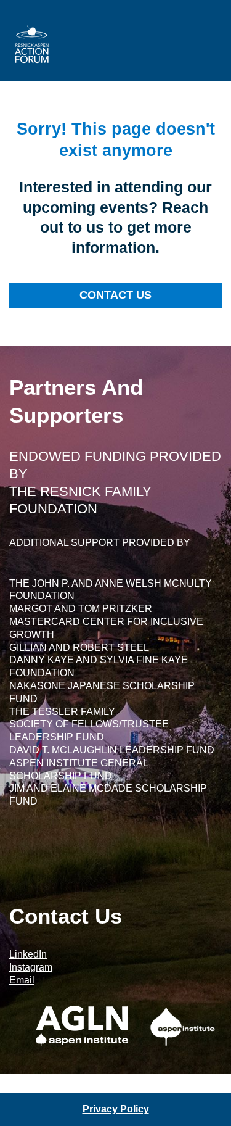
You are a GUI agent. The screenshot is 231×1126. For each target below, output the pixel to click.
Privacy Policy (116, 1109)
